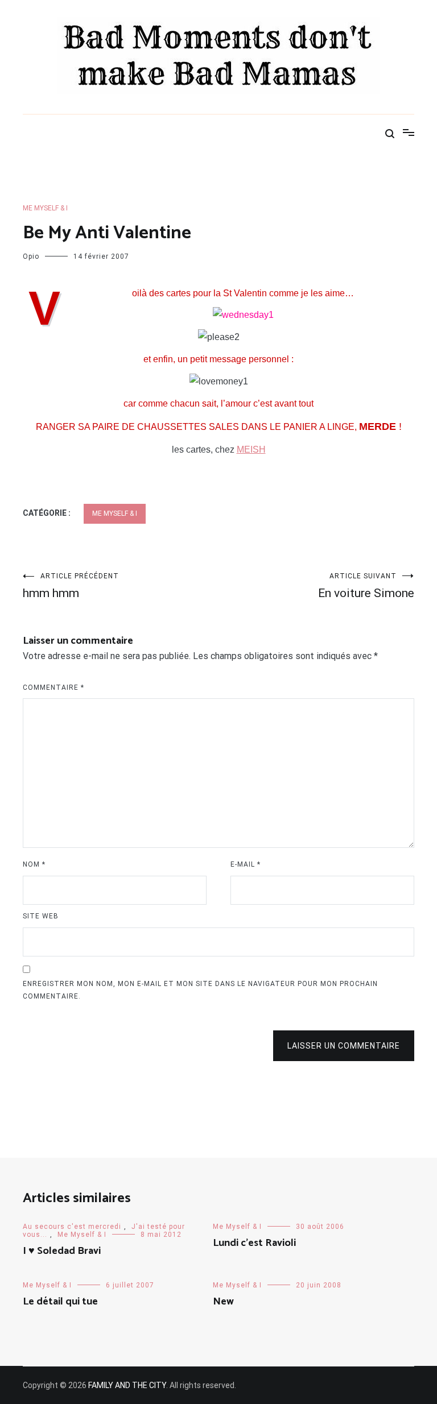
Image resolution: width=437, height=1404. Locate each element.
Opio (31, 256)
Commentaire (53, 687)
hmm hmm (71, 586)
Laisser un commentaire (343, 1045)
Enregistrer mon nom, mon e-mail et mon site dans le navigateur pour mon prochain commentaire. (200, 990)
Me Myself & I (45, 208)
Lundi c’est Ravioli (254, 1243)
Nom (34, 864)
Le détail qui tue (60, 1301)
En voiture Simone (366, 586)
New (223, 1301)
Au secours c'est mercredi (72, 1227)
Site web (41, 916)
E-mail (245, 864)
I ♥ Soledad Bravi (62, 1251)
